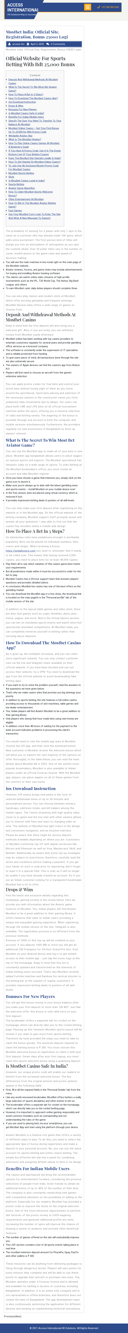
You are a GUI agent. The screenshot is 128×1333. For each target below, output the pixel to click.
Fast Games (15, 210)
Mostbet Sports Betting (21, 173)
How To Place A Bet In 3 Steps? (25, 94)
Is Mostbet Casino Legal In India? (26, 180)
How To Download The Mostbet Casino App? (33, 98)
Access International (23, 7)
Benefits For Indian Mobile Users (26, 116)
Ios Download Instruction (22, 101)
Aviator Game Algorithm (21, 188)
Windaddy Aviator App (20, 135)
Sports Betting (16, 184)
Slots (11, 176)
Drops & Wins (15, 105)
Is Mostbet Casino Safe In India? (26, 113)
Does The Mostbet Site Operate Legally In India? (34, 158)
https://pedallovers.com (21, 550)
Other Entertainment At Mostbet (26, 199)
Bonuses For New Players (22, 109)
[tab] (87, 7)
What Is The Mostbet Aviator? (24, 139)
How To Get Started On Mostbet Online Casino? (34, 161)
